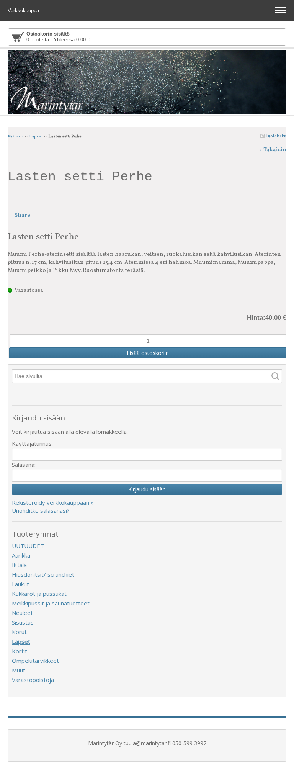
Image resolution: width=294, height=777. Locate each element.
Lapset (35, 136)
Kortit (19, 651)
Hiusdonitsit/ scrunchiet (43, 574)
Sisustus (23, 622)
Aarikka (21, 555)
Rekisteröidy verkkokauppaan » (53, 502)
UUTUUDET (28, 546)
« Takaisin (272, 150)
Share (22, 215)
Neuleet (22, 613)
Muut (18, 670)
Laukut (20, 584)
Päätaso (15, 136)
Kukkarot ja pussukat (39, 593)
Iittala (19, 565)
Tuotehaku (275, 136)
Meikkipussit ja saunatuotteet (51, 603)
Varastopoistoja (33, 680)
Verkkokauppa (24, 10)
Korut (19, 632)
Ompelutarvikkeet (35, 660)
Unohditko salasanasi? (41, 510)
